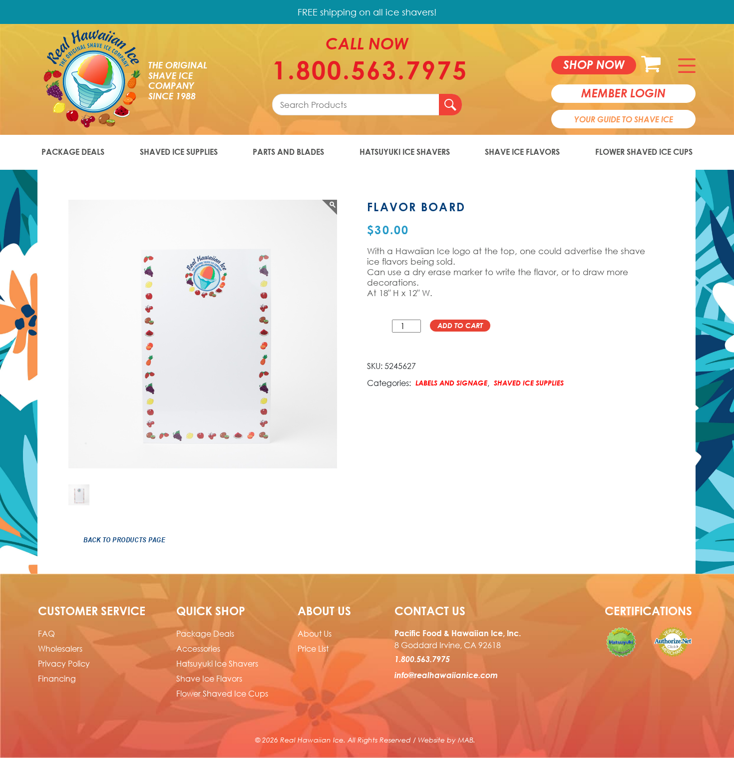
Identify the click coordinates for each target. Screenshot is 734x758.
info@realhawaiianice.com (446, 675)
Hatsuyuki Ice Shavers (405, 152)
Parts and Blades (288, 152)
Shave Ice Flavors (522, 152)
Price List (313, 649)
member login (623, 93)
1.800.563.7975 (367, 69)
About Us (315, 634)
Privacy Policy (64, 664)
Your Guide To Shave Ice (623, 119)
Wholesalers (60, 649)
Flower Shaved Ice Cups (644, 152)
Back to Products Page (124, 540)
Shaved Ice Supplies (179, 152)
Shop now (594, 64)
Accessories (198, 649)
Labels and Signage (451, 383)
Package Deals (72, 152)
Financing (57, 679)
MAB (465, 740)
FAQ (46, 634)
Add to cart (460, 325)
